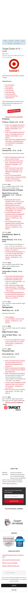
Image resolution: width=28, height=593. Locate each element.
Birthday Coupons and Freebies (10, 563)
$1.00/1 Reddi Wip (9, 317)
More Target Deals (9, 85)
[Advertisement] (14, 24)
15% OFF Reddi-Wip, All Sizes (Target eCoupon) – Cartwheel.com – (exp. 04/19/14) (14, 320)
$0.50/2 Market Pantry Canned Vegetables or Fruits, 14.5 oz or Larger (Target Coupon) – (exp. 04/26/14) (14, 201)
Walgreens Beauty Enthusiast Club (10, 566)
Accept (14, 585)
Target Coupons (9, 87)
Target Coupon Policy (10, 94)
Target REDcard (9, 88)
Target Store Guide (9, 92)
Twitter (8, 513)
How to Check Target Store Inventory (11, 560)
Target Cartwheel (9, 90)
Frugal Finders (14, 7)
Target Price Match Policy (11, 96)
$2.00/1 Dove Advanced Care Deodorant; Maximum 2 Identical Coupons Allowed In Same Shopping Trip (15, 369)
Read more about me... (11, 483)
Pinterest (13, 513)
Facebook (4, 513)
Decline (14, 590)
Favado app (15, 103)
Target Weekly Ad (9, 97)
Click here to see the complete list (14, 117)
